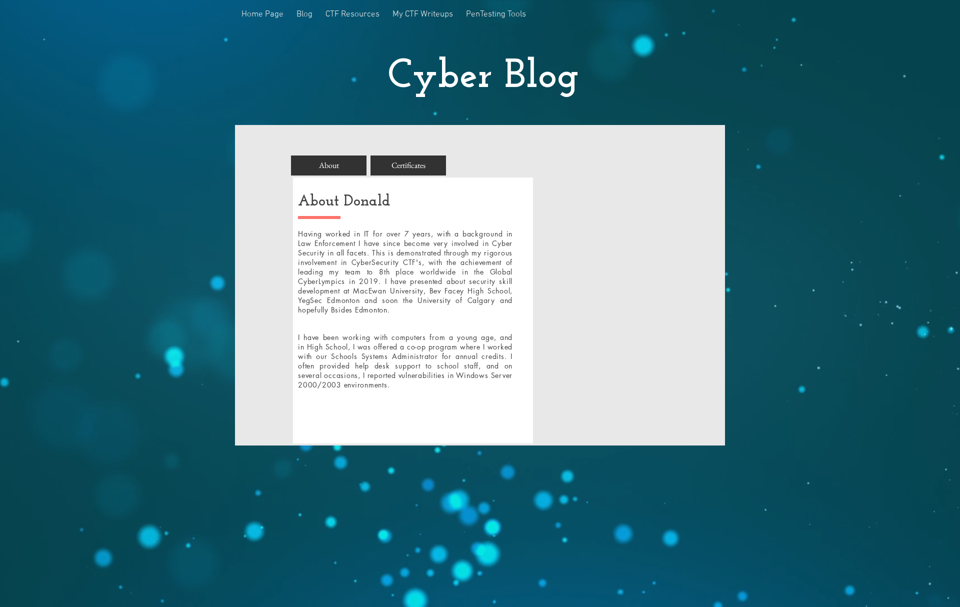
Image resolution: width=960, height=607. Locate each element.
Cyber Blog (483, 77)
